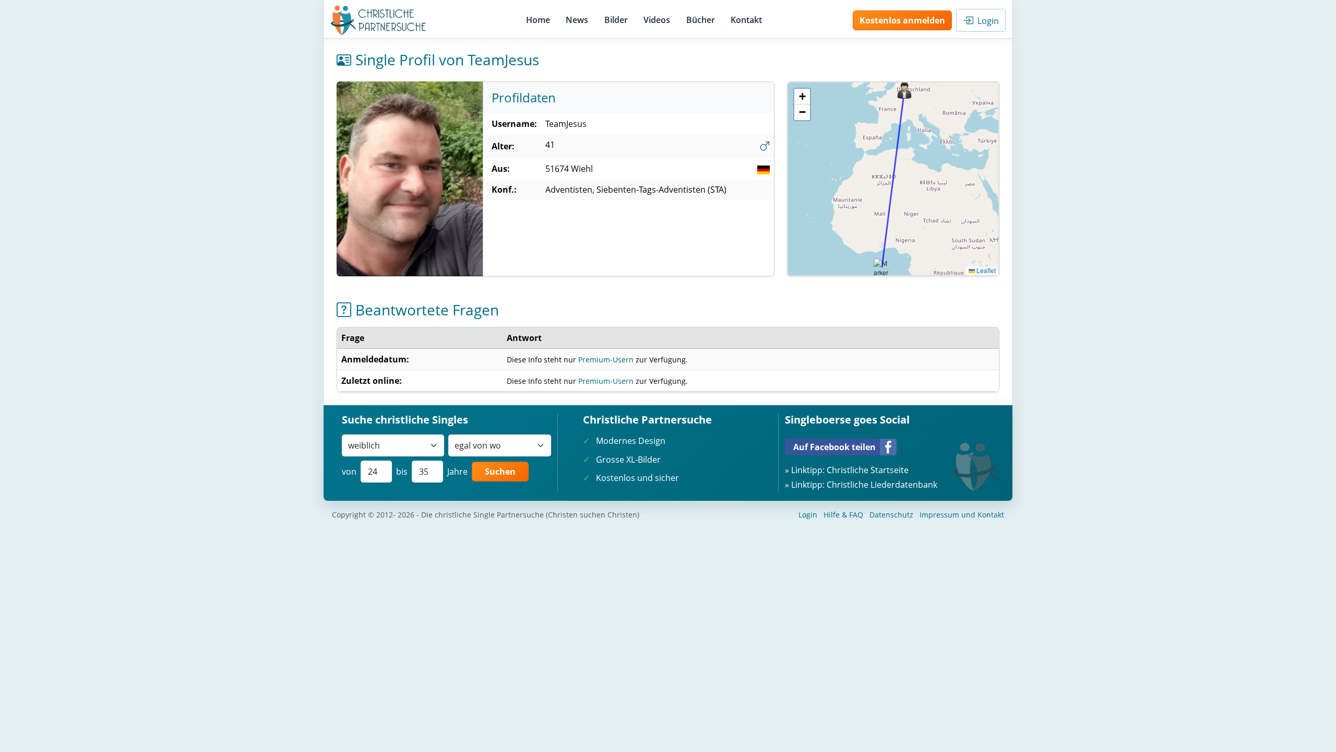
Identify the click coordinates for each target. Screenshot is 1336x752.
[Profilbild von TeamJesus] (410, 178)
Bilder (616, 20)
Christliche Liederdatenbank (882, 484)
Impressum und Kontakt (962, 515)
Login (986, 21)
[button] (904, 90)
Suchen (500, 471)
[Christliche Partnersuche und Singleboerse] (378, 20)
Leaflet (985, 270)
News (577, 20)
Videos (656, 20)
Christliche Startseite (868, 470)
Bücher (700, 20)
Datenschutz (891, 515)
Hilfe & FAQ (843, 515)
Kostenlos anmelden (902, 20)
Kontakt (746, 20)
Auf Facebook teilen (834, 447)
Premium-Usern (606, 360)
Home (538, 20)
